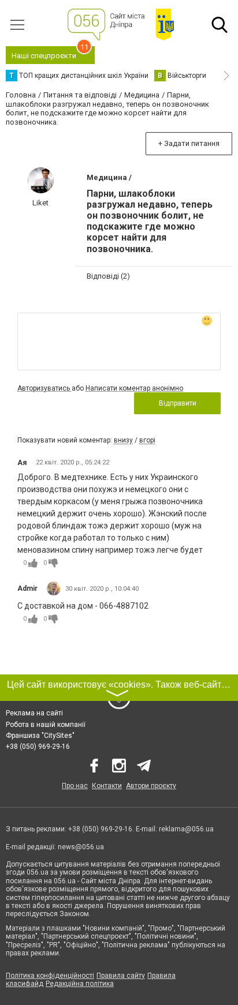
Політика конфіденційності (50, 976)
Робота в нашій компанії (45, 725)
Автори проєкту (151, 786)
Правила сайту (120, 976)
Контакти (107, 786)
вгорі (147, 440)
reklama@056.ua (186, 829)
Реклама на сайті (34, 713)
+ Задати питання (189, 143)
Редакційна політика (80, 984)
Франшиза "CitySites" (40, 736)
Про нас (75, 786)
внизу (123, 440)
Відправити (177, 403)
